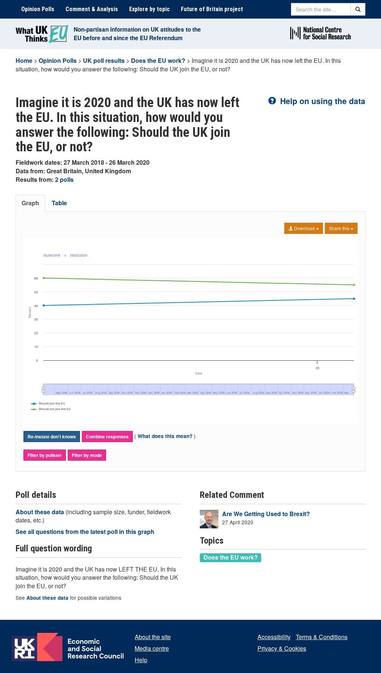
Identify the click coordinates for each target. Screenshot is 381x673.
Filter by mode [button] (87, 455)
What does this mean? (165, 435)
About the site (153, 636)
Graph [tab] (30, 203)
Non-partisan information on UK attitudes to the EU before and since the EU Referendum (137, 33)
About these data (40, 512)
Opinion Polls (37, 9)
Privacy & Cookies (281, 648)
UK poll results (104, 60)
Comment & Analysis (91, 9)
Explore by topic (149, 9)
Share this (339, 228)
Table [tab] (59, 203)
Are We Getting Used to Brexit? (266, 513)
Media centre (152, 648)
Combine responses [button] (107, 436)
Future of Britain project (212, 9)
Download (304, 228)
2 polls (64, 179)
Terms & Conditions (322, 636)
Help (141, 660)
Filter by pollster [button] (45, 455)
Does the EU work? (158, 60)
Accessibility (274, 636)
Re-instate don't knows (52, 436)
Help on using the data (321, 100)
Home (24, 60)
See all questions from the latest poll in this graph (85, 531)
